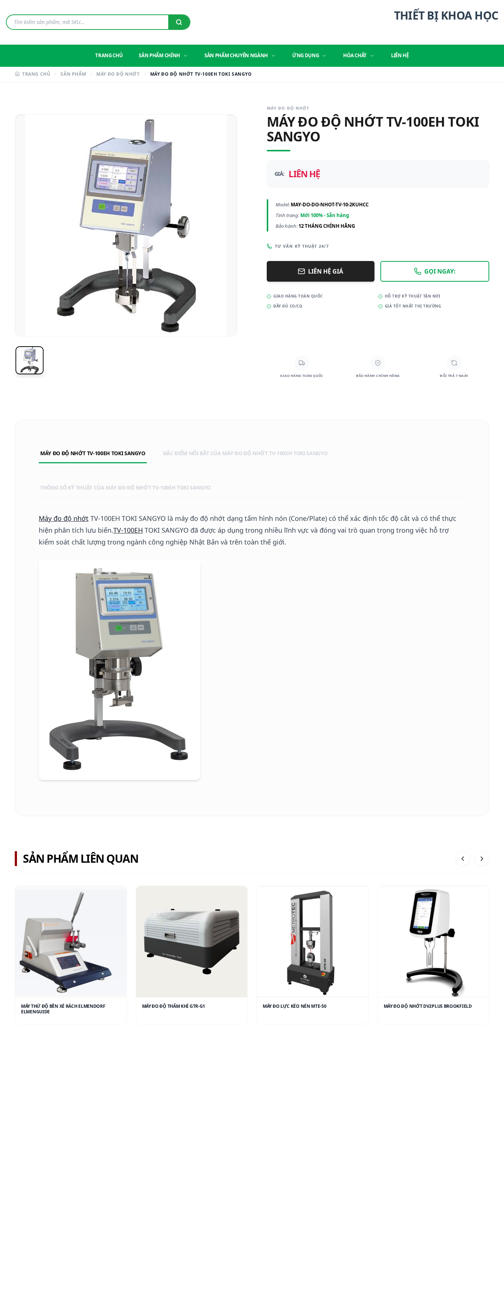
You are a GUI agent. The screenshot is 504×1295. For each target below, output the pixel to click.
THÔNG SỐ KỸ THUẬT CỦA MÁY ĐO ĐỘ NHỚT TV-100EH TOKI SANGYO (125, 487)
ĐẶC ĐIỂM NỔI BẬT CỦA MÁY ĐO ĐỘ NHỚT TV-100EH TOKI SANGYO (245, 453)
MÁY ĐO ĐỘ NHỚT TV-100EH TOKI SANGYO (92, 453)
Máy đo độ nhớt (64, 518)
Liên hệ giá (325, 271)
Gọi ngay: (440, 271)
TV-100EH (128, 530)
